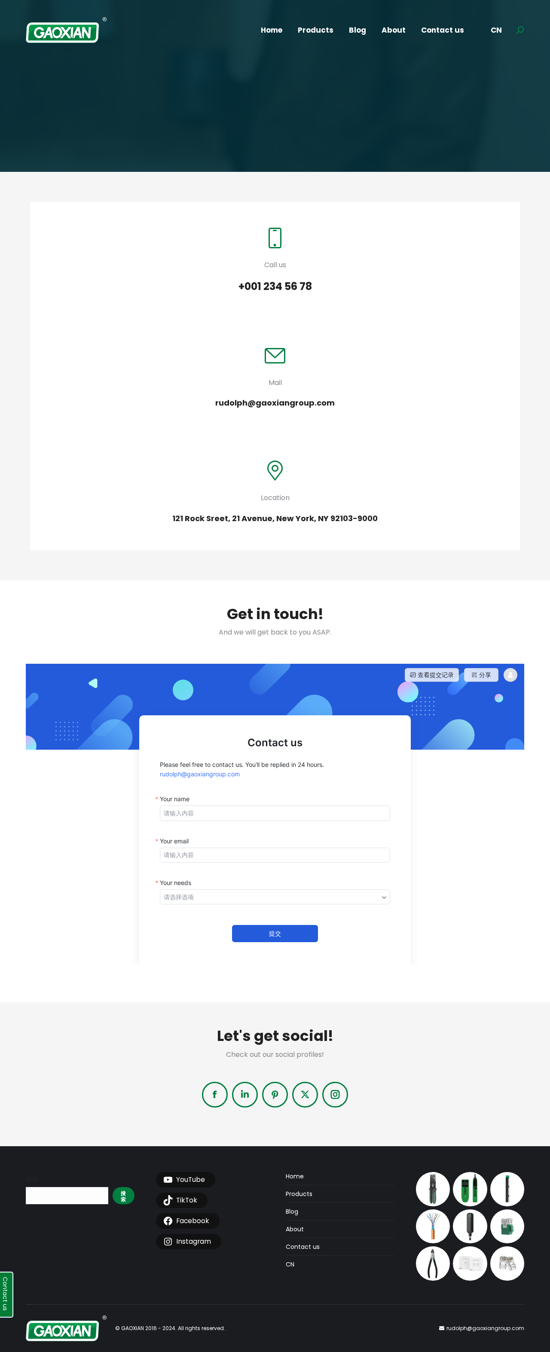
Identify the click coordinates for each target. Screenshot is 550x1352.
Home (295, 1176)
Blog (292, 1211)
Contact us (303, 1246)
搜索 (32, 1179)
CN (290, 1264)
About (295, 1229)
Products (299, 1194)
